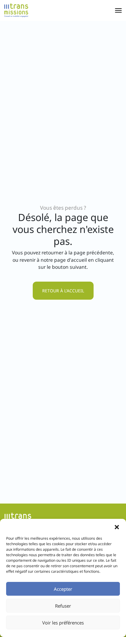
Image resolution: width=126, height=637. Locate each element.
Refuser (63, 606)
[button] (117, 526)
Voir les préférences (63, 623)
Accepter (63, 589)
